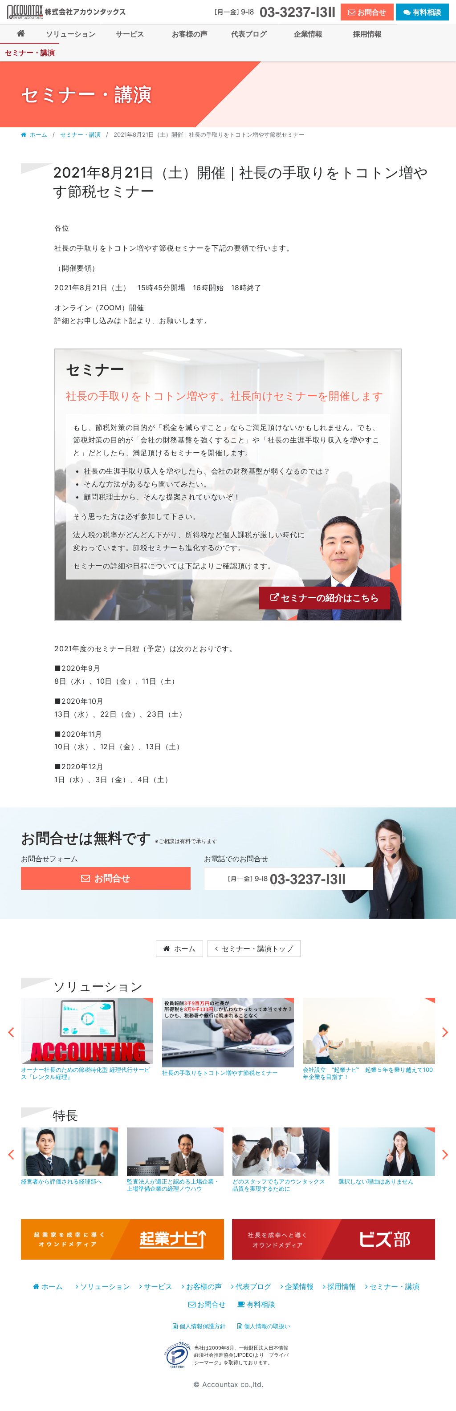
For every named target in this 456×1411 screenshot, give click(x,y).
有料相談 (261, 1304)
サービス (158, 1286)
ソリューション (105, 1286)
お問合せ (211, 1304)
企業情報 (299, 1286)
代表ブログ (253, 1286)
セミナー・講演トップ (256, 948)
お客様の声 (204, 1286)
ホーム (38, 134)
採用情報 (341, 1286)
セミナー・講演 (80, 134)
